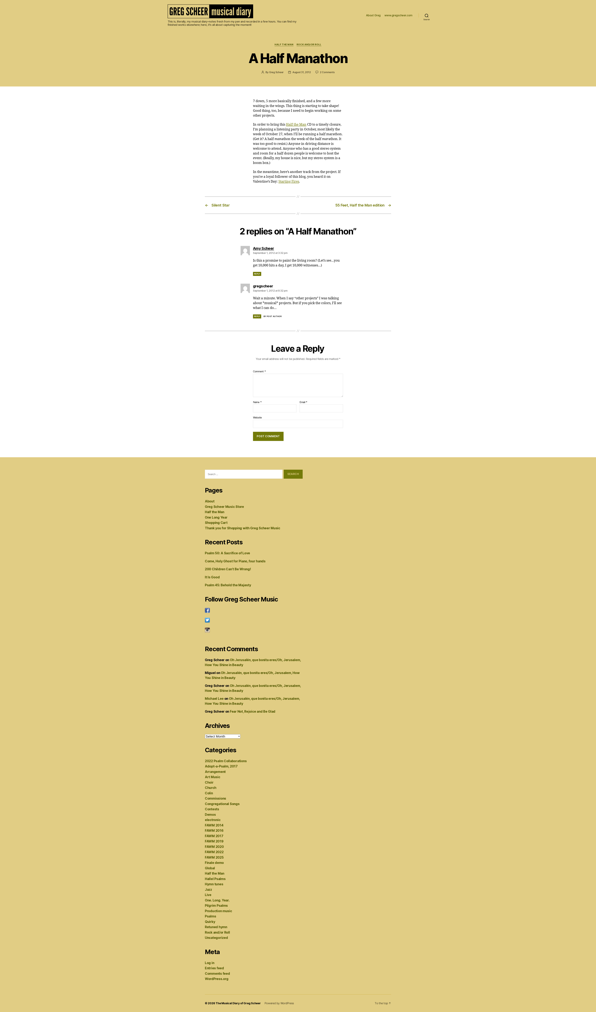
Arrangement (215, 772)
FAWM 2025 (214, 857)
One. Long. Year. (217, 900)
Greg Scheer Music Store (224, 507)
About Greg (373, 15)
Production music (218, 911)
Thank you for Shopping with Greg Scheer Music (242, 528)
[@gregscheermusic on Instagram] (254, 630)
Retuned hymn (216, 927)
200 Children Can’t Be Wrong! (228, 569)
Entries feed (214, 968)
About (209, 501)
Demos (210, 815)
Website (257, 417)
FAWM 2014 (214, 825)
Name (257, 402)
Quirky (210, 922)
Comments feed (217, 974)
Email (303, 402)
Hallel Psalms (215, 879)
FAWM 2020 (214, 847)
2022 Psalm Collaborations (226, 761)
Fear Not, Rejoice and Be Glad (252, 711)
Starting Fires (288, 181)
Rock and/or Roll (309, 44)
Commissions (215, 798)
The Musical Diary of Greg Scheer (238, 1003)
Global (210, 868)
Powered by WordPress (279, 1003)
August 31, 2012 (301, 72)
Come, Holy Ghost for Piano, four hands (235, 561)
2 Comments (327, 72)
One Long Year (216, 517)
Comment (259, 371)
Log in (209, 963)
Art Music (212, 777)
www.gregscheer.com (398, 15)
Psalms (210, 916)
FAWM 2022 (214, 852)
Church (210, 788)
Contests (212, 809)
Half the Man (284, 44)
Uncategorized (216, 938)
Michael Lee (214, 699)
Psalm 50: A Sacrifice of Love (227, 553)
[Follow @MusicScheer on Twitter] (254, 620)
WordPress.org (216, 979)
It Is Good (212, 577)
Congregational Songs (222, 804)
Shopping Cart (216, 523)
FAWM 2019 (214, 841)
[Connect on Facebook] (254, 610)
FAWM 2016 (214, 831)
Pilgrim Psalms (216, 906)
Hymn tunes (214, 884)
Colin (209, 793)
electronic (212, 820)
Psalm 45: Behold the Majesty (228, 585)
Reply (257, 274)
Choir (209, 782)
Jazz (208, 890)
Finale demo (214, 863)
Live (208, 895)
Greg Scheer (276, 72)
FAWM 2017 (214, 836)
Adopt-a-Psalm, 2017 (221, 766)
